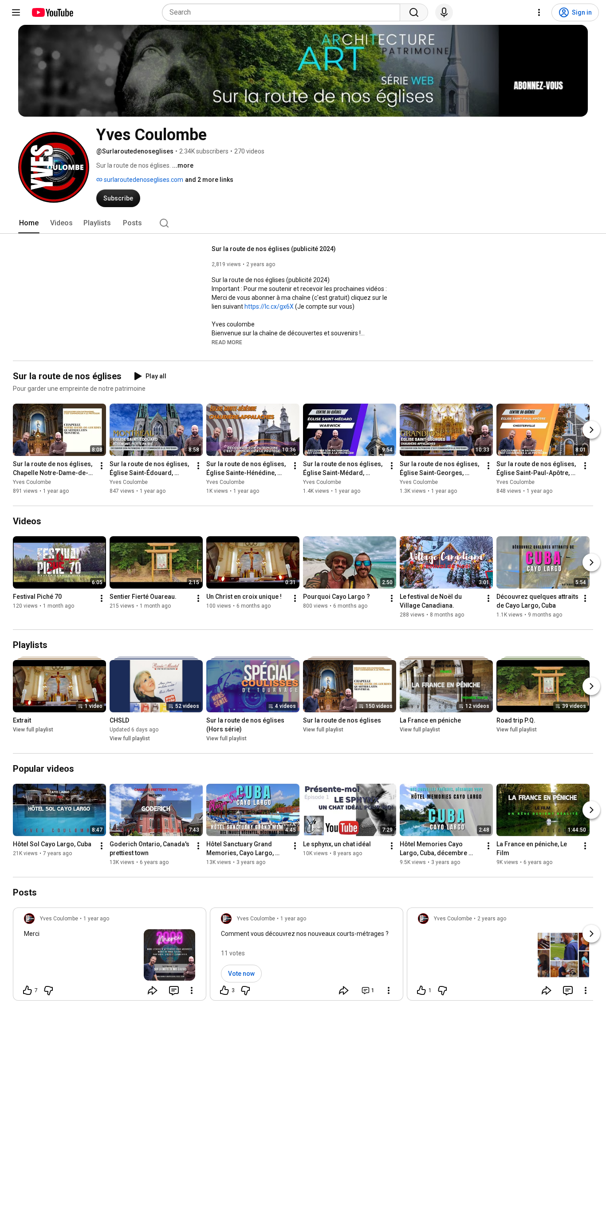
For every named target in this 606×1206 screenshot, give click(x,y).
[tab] (28, 223)
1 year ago (96, 918)
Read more (227, 342)
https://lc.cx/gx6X (269, 306)
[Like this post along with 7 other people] (27, 990)
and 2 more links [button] (209, 179)
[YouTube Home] (52, 12)
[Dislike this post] (48, 990)
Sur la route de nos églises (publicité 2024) (274, 248)
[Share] (152, 990)
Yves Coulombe (32, 482)
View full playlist (33, 730)
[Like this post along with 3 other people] (224, 990)
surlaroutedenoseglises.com (142, 179)
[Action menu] (192, 990)
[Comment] (174, 990)
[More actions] (101, 466)
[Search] (414, 12)
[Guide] (16, 12)
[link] (109, 956)
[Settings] (539, 12)
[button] (227, 342)
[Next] (591, 430)
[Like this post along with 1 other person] (421, 990)
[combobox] (283, 12)
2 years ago (491, 918)
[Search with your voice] (444, 12)
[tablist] (303, 223)
